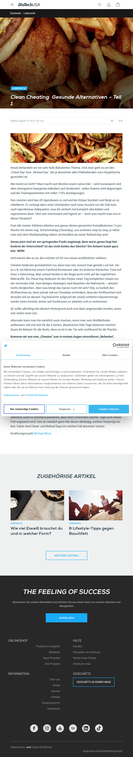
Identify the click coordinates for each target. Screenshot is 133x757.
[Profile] (109, 4)
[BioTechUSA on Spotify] (73, 728)
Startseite (15, 13)
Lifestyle (55, 697)
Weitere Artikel (66, 556)
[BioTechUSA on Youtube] (60, 728)
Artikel (56, 685)
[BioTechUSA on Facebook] (34, 728)
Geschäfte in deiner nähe (94, 682)
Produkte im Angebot (48, 646)
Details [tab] (67, 355)
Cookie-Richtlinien (36, 395)
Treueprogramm (51, 702)
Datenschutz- (18, 747)
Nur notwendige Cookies (24, 409)
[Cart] (118, 4)
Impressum (53, 708)
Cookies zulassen (109, 409)
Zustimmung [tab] (23, 355)
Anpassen (64, 409)
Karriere (55, 691)
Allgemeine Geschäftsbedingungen (102, 751)
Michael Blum (42, 433)
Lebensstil (29, 13)
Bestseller (54, 652)
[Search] (100, 4)
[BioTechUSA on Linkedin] (86, 728)
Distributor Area (82, 663)
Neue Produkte (51, 658)
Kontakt (77, 646)
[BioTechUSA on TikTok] (99, 728)
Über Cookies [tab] (110, 355)
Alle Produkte (52, 663)
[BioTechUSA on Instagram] (47, 728)
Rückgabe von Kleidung (86, 652)
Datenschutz (11, 395)
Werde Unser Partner (84, 658)
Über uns (55, 679)
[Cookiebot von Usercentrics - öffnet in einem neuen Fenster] (115, 345)
